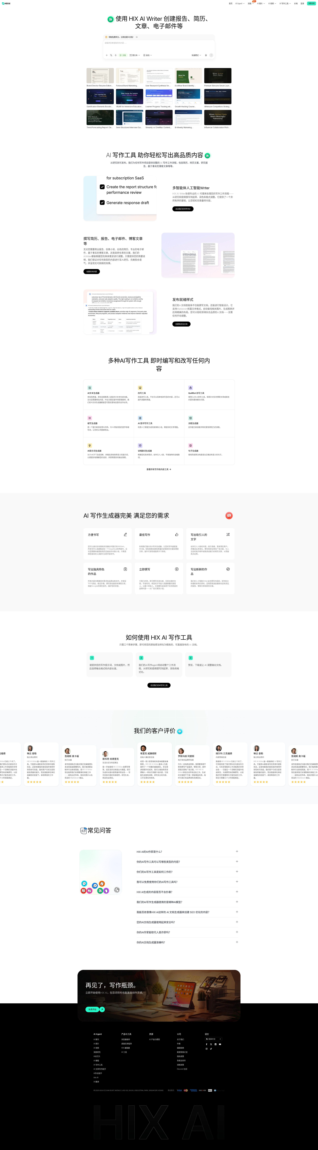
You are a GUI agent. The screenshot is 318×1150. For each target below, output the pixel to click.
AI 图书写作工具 (145, 423)
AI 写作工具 (98, 1065)
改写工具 (142, 393)
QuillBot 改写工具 (196, 393)
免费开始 (92, 1009)
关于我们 (180, 1039)
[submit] (211, 55)
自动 (147, 55)
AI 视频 (96, 1048)
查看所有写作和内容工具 (157, 469)
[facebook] (206, 1044)
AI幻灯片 (97, 1056)
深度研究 (97, 1052)
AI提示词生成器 (94, 451)
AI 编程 (96, 1060)
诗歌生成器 (193, 423)
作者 (178, 1044)
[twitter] (211, 1044)
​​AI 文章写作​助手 (100, 1069)
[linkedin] (215, 1044)
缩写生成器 (92, 423)
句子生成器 (193, 451)
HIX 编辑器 (125, 1048)
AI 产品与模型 (154, 1039)
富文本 (135, 55)
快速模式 (195, 55)
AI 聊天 (96, 1039)
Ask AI (96, 1077)
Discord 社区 (182, 1069)
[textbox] (159, 46)
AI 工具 (124, 1052)
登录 (302, 3)
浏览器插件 (125, 1039)
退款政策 (180, 1065)
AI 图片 (96, 1044)
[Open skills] (116, 55)
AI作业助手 (98, 1073)
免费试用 (312, 3)
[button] (187, 852)
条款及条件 (181, 1060)
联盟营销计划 (182, 1052)
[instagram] (206, 1049)
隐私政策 (180, 1056)
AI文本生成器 (93, 393)
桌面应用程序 (126, 1044)
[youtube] (220, 1044)
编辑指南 (180, 1048)
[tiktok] (211, 1049)
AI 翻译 (96, 1082)
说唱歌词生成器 (145, 451)
